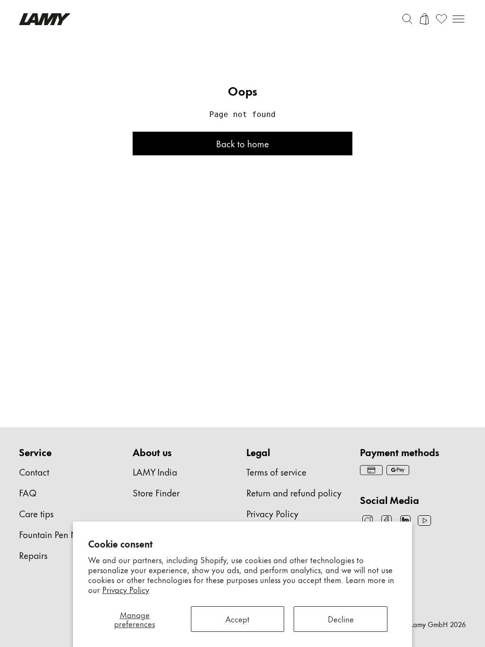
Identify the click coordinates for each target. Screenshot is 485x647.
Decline (341, 618)
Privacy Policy (125, 589)
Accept (237, 618)
